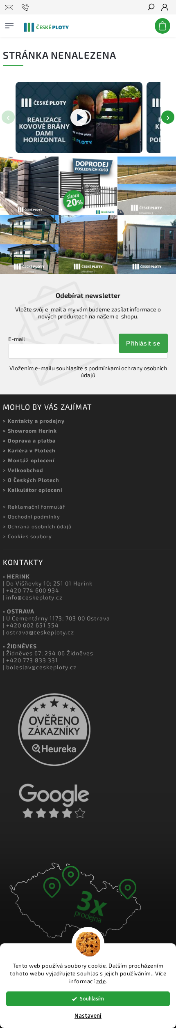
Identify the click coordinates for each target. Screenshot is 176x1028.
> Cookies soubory (27, 536)
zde (101, 981)
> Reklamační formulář (34, 506)
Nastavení (88, 1016)
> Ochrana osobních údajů (37, 526)
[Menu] (9, 24)
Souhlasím (92, 999)
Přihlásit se (143, 343)
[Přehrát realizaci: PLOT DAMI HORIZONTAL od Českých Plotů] (79, 117)
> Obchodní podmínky (31, 516)
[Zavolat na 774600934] (26, 7)
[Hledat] (150, 8)
